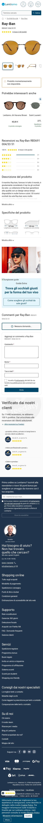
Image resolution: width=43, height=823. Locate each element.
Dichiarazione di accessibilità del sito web (19, 600)
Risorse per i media (9, 726)
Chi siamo (6, 718)
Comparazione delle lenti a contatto (16, 704)
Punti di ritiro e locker (10, 592)
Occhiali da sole (12, 18)
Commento (9, 344)
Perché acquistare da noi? (12, 734)
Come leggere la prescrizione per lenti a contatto (21, 700)
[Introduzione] (3, 18)
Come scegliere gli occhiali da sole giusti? (21, 302)
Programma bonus (9, 653)
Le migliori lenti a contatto (12, 691)
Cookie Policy (27, 805)
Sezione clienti (7, 635)
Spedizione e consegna (11, 588)
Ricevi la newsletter (21, 515)
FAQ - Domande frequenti (12, 630)
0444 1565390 (7, 563)
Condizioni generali (9, 596)
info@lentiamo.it (8, 566)
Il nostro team (7, 722)
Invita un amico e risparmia (13, 661)
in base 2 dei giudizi (19, 32)
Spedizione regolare (10, 648)
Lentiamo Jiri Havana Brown (15, 115)
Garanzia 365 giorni (10, 618)
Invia (21, 390)
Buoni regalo (7, 657)
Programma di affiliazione (12, 665)
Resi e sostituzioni (9, 614)
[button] (7, 66)
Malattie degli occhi (10, 696)
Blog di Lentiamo (9, 730)
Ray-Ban (24, 18)
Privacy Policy (33, 812)
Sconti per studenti (9, 673)
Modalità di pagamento (11, 583)
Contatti (5, 739)
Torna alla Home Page (16, 790)
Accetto (28, 816)
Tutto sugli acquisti (9, 579)
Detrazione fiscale (9, 622)
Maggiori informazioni (12, 815)
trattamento (19, 380)
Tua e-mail (9, 371)
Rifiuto (7, 820)
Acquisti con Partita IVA (11, 626)
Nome (7, 362)
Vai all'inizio (30, 790)
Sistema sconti (8, 669)
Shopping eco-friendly (11, 678)
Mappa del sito (8, 743)
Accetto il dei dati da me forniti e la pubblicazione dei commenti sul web (20, 382)
